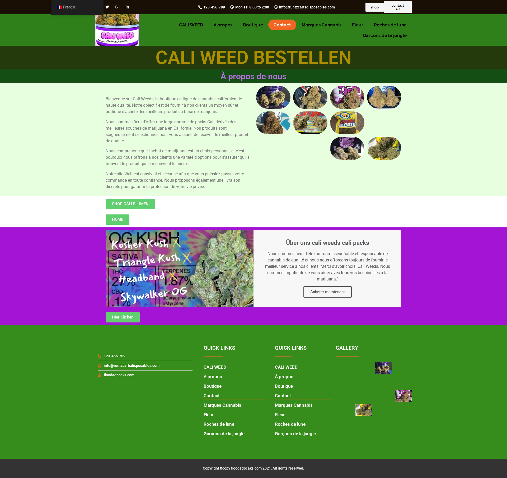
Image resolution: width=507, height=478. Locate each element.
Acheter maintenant (327, 291)
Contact (282, 24)
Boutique (253, 24)
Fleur (357, 24)
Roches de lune (390, 24)
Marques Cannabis (321, 24)
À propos (223, 24)
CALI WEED (191, 24)
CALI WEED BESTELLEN (254, 57)
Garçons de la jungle (385, 35)
